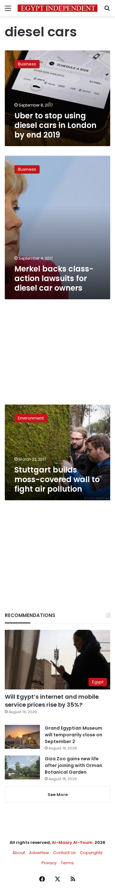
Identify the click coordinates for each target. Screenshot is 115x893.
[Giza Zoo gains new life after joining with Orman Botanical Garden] (22, 767)
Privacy (49, 863)
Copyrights (91, 853)
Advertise (39, 853)
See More (58, 795)
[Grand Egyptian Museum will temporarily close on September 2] (22, 737)
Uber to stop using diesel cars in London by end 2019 (55, 125)
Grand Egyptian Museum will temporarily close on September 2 (73, 735)
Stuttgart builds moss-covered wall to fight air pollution (57, 479)
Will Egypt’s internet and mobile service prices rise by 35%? (52, 701)
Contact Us (64, 853)
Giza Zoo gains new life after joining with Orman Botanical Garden (73, 765)
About (18, 853)
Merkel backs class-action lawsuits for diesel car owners (54, 278)
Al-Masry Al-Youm (72, 842)
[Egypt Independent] (57, 8)
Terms (67, 863)
